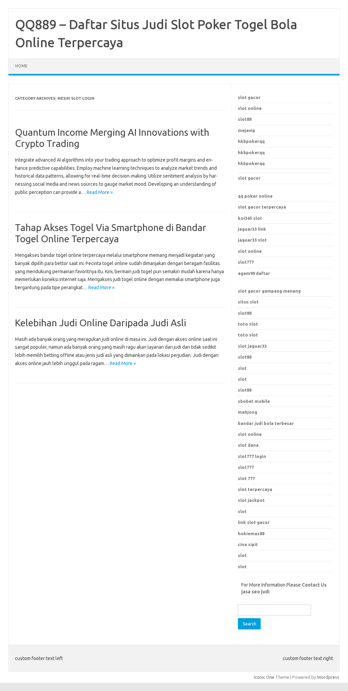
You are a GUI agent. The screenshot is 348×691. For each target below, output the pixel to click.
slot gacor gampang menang (269, 291)
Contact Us (314, 585)
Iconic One (264, 677)
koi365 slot (250, 218)
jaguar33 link (252, 229)
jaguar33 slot (252, 239)
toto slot (248, 324)
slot (242, 368)
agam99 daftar (254, 273)
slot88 (244, 119)
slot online (250, 108)
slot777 (246, 262)
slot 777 (246, 478)
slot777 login (252, 456)
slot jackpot (251, 500)
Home (21, 66)
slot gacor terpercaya (262, 206)
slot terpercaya (255, 489)
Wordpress (328, 677)
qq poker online (255, 196)
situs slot (248, 301)
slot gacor (249, 97)
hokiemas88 (251, 533)
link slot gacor (254, 522)
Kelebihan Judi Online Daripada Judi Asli (100, 322)
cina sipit (248, 544)
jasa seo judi (255, 591)
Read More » (100, 192)
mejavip (246, 130)
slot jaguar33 (252, 346)
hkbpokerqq (251, 141)
